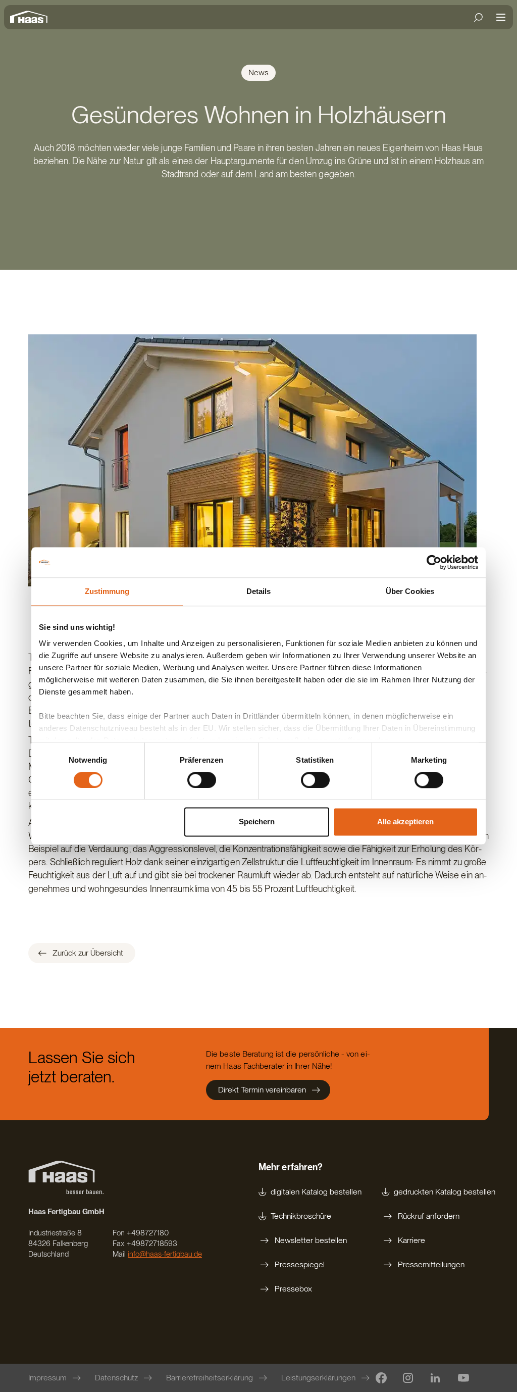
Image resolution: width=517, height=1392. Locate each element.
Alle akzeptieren (405, 822)
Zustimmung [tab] (107, 591)
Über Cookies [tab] (410, 591)
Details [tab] (258, 591)
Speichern (257, 822)
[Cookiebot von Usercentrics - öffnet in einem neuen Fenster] (434, 562)
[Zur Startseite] (31, 17)
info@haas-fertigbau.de (165, 1254)
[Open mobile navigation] (501, 17)
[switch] (201, 780)
